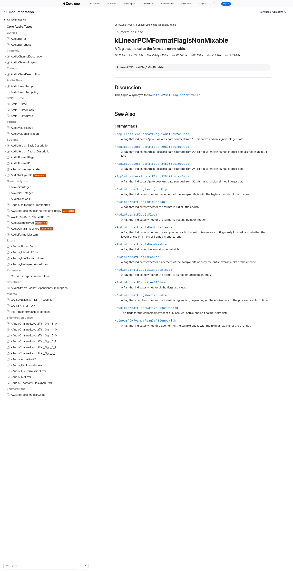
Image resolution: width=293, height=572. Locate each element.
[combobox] (42, 566)
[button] (214, 3)
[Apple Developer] (72, 3)
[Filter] (42, 566)
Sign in (226, 4)
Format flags (126, 126)
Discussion (128, 87)
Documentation (21, 12)
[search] (40, 566)
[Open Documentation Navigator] (5, 11)
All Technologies (16, 19)
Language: (265, 12)
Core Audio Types (124, 24)
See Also (125, 114)
